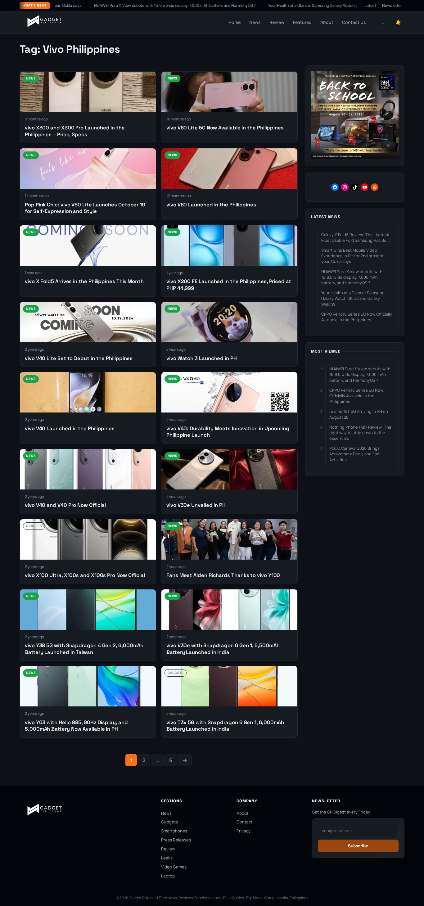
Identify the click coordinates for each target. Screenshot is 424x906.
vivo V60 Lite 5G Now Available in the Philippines (225, 127)
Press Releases (176, 840)
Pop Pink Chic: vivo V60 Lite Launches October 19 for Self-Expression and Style (85, 207)
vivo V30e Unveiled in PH (196, 505)
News (255, 22)
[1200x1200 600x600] (355, 156)
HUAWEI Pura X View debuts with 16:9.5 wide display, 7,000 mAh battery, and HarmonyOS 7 (143, 5)
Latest (370, 5)
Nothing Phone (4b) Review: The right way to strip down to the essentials (360, 432)
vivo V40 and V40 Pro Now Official (65, 505)
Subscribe (358, 846)
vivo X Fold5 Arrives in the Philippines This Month (84, 281)
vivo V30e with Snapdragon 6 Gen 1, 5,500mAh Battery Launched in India (222, 648)
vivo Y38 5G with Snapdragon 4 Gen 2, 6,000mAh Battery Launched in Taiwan (84, 648)
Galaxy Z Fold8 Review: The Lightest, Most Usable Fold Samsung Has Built (355, 237)
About (326, 22)
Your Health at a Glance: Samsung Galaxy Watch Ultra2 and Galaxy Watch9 (304, 5)
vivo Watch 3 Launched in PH (201, 358)
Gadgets (169, 822)
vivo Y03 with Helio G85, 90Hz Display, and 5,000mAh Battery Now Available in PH (76, 725)
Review (276, 22)
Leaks (167, 858)
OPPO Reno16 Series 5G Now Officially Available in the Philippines (356, 316)
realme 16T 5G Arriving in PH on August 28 (358, 414)
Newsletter (392, 5)
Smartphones (174, 831)
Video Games (174, 867)
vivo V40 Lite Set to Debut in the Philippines (79, 358)
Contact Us (354, 22)
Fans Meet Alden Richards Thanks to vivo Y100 (223, 575)
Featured (302, 22)
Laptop (168, 876)
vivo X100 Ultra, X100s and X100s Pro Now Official (85, 575)
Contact (244, 822)
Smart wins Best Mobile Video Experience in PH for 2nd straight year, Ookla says (352, 255)
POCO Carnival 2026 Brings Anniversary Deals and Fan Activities (354, 453)
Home (234, 22)
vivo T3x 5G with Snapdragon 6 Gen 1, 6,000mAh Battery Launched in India (225, 725)
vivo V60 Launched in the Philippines (211, 204)
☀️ (398, 22)
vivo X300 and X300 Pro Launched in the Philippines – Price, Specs (75, 130)
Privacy (243, 831)
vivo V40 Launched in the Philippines (70, 428)
